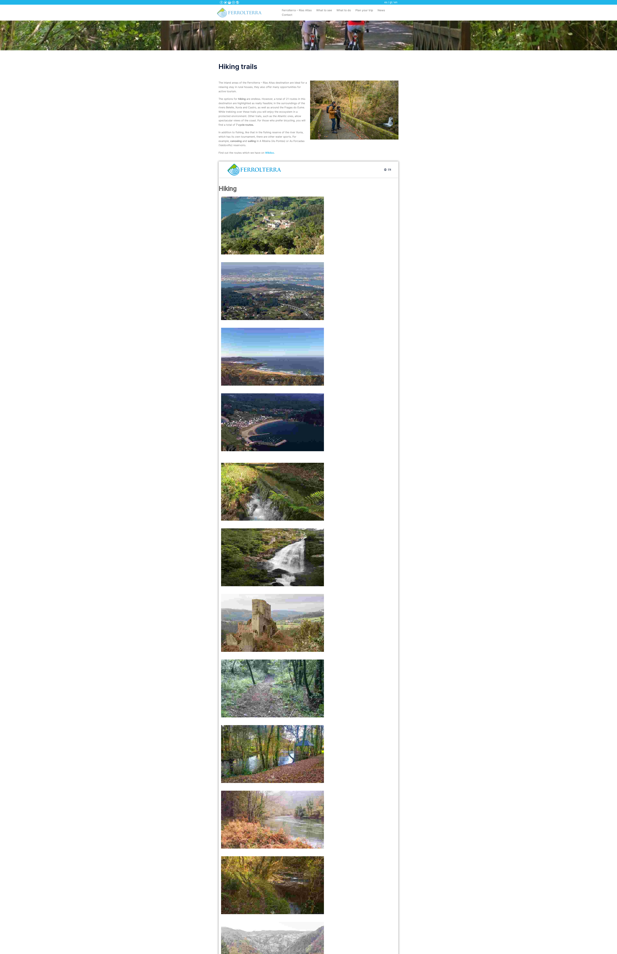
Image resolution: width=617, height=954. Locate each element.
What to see (324, 10)
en (395, 2)
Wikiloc (269, 152)
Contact (287, 14)
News (381, 10)
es (385, 2)
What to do (343, 10)
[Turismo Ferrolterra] (239, 12)
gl (391, 2)
